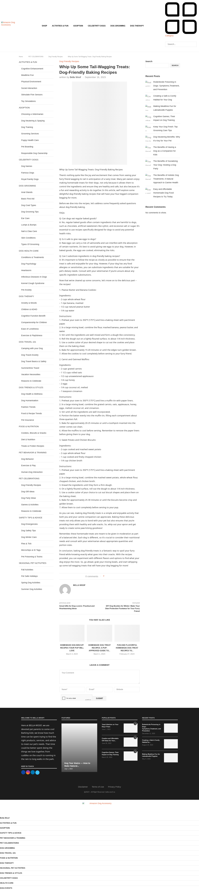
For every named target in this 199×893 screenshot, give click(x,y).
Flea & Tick (26, 543)
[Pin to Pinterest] (110, 576)
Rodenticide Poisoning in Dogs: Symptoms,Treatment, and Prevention (166, 86)
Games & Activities (29, 504)
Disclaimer (83, 787)
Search (148, 61)
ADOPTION (78, 26)
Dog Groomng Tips (30, 212)
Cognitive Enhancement (32, 69)
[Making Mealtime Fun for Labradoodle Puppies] (171, 757)
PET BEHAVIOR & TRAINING (12, 838)
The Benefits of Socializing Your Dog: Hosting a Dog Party (165, 165)
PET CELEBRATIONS (35, 56)
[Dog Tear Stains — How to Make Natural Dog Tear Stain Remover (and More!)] (79, 747)
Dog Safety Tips (28, 530)
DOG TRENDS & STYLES (11, 873)
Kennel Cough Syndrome (32, 283)
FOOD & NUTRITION (9, 858)
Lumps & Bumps (28, 225)
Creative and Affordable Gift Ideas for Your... (110, 739)
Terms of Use (98, 787)
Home (21, 56)
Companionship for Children (34, 322)
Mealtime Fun (27, 75)
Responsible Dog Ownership (34, 153)
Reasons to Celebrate (31, 381)
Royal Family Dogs (30, 179)
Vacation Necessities (30, 374)
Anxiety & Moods (29, 303)
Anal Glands (26, 192)
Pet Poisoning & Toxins (31, 556)
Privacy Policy (114, 787)
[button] (181, 40)
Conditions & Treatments (32, 257)
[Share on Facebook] (108, 576)
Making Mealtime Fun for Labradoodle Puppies (151, 755)
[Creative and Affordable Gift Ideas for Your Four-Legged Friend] (131, 742)
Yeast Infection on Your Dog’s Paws (110, 725)
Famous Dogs (27, 173)
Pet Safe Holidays (29, 576)
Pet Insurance (27, 420)
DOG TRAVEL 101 (8, 853)
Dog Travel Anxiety (29, 355)
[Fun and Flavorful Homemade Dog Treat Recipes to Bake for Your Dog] (127, 633)
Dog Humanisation (29, 400)
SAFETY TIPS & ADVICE (10, 833)
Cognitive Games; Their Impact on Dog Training (110, 753)
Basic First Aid (27, 199)
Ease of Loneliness (30, 329)
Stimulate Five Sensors (31, 94)
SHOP (44, 26)
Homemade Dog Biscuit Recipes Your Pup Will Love (72, 648)
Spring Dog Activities (30, 582)
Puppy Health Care (30, 140)
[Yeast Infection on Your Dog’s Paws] (131, 728)
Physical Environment (31, 81)
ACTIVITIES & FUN (60, 26)
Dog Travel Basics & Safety (33, 361)
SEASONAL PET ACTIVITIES (12, 868)
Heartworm (26, 270)
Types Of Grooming (30, 244)
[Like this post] (105, 576)
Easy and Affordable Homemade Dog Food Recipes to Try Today (163, 193)
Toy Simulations (28, 101)
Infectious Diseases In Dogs (34, 277)
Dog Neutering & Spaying (33, 121)
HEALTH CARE (6, 883)
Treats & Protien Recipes (32, 446)
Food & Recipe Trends (31, 413)
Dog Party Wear (28, 498)
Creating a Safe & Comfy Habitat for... (150, 741)
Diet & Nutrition (28, 439)
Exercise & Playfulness (31, 335)
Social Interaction (29, 88)
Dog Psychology (28, 264)
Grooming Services (30, 133)
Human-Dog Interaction (32, 472)
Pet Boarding (27, 147)
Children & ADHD (29, 309)
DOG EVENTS (6, 888)
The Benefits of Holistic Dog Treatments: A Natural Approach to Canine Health (166, 179)
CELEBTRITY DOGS (97, 26)
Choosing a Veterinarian (32, 114)
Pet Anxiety (26, 290)
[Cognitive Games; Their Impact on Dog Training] (131, 756)
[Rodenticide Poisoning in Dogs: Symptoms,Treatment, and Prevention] (171, 728)
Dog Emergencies (29, 524)
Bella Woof (75, 77)
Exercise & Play (28, 465)
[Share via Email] (114, 576)
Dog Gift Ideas (27, 491)
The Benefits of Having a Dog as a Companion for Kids (164, 151)
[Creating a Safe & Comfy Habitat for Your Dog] (171, 743)
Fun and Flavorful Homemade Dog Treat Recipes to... (127, 648)
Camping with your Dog (32, 348)
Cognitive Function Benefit (33, 316)
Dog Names (26, 166)
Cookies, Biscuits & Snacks (33, 433)
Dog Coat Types (28, 205)
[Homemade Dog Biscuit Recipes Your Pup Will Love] (72, 633)
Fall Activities (27, 570)
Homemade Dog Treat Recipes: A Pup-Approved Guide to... (99, 648)
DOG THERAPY (137, 26)
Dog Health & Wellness (31, 394)
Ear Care (25, 218)
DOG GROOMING (117, 26)
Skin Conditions (28, 238)
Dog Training (27, 127)
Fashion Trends (28, 407)
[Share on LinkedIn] (112, 576)
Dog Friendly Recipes (55, 56)
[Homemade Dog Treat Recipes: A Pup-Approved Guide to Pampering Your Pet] (99, 633)
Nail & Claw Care (29, 231)
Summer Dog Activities (31, 589)
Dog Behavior (27, 459)
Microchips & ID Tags (31, 550)
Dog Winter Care (29, 537)
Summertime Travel (30, 368)
